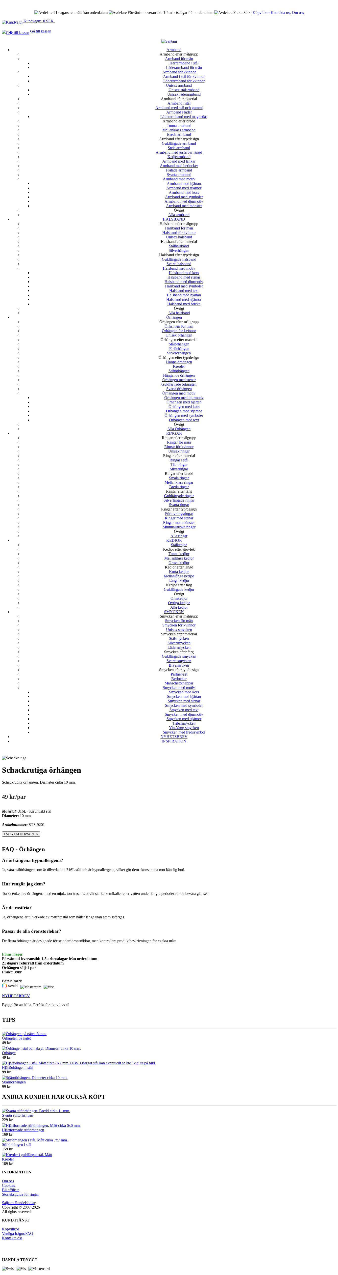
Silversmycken (179, 643)
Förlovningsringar (179, 513)
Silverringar (179, 469)
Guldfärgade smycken (179, 656)
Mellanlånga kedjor (179, 576)
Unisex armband (179, 85)
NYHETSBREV (174, 737)
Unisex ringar (179, 451)
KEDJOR (174, 540)
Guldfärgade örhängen (178, 384)
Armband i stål (179, 103)
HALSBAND (174, 219)
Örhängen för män (179, 326)
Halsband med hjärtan (184, 295)
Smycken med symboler (184, 705)
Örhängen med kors (184, 406)
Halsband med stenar (184, 277)
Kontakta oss (281, 12)
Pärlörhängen (179, 348)
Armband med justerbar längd (179, 152)
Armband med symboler (184, 197)
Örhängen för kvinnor (179, 331)
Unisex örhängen (179, 335)
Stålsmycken (179, 638)
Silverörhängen (179, 353)
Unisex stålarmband (184, 90)
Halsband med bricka (183, 304)
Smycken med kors (184, 692)
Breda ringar (179, 487)
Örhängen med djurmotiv (184, 398)
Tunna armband (179, 125)
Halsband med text (183, 290)
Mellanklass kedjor (179, 558)
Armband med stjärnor (183, 188)
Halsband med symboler (184, 286)
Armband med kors (184, 192)
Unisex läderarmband (184, 94)
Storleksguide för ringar (20, 1194)
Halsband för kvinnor (179, 232)
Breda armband (179, 134)
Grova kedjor (179, 563)
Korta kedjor (179, 571)
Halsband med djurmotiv (184, 282)
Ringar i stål (178, 460)
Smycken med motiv (179, 687)
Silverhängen (179, 250)
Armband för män (179, 59)
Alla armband (179, 215)
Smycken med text (183, 710)
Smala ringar (179, 478)
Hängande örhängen (179, 375)
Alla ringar (178, 536)
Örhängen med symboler (184, 415)
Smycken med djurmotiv (184, 714)
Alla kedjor (179, 607)
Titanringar (179, 464)
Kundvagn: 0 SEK (39, 21)
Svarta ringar (179, 505)
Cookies (8, 1185)
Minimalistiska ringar (179, 527)
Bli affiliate (10, 1190)
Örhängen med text (184, 420)
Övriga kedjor (179, 603)
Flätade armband (179, 170)
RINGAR (174, 433)
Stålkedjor (179, 545)
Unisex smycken (179, 629)
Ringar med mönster (179, 522)
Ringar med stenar (179, 518)
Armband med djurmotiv (184, 201)
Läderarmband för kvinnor (184, 81)
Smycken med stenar (184, 701)
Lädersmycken (179, 647)
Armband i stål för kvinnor (184, 76)
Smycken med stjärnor (184, 719)
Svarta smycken (179, 661)
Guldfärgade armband (179, 143)
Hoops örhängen (179, 362)
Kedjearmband (179, 157)
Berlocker (179, 679)
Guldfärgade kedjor (179, 589)
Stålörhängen (179, 344)
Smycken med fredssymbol (184, 732)
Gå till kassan (40, 31)
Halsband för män (179, 228)
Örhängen (174, 317)
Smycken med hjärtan (184, 696)
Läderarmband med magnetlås (183, 116)
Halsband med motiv (179, 268)
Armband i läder (179, 112)
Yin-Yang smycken (184, 728)
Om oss (298, 12)
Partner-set (179, 674)
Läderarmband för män (184, 67)
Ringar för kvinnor (178, 447)
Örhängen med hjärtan (184, 402)
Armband (174, 50)
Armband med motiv (179, 179)
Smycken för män (179, 621)
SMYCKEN (174, 612)
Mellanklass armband (178, 130)
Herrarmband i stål (183, 63)
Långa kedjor (179, 580)
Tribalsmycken (183, 723)
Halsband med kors (184, 273)
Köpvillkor (262, 12)
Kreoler (179, 366)
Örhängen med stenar (179, 380)
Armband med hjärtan (184, 183)
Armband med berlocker (179, 166)
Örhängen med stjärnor (184, 411)
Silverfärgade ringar (179, 500)
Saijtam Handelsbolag (19, 1203)
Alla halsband (179, 313)
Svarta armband (179, 174)
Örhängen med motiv (178, 393)
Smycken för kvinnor (178, 625)
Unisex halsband (179, 237)
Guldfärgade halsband (179, 259)
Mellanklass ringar (179, 482)
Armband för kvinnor (179, 72)
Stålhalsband (179, 246)
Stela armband (179, 148)
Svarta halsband (179, 264)
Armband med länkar (178, 161)
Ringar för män (179, 442)
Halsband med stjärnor (183, 299)
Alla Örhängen (179, 429)
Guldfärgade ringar (179, 496)
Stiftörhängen (179, 371)
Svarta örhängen (179, 389)
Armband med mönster (184, 206)
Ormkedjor (179, 598)
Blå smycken (179, 665)
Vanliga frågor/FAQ (17, 1233)
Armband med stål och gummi (179, 108)
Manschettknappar (179, 683)
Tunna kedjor (179, 554)
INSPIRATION (174, 741)
